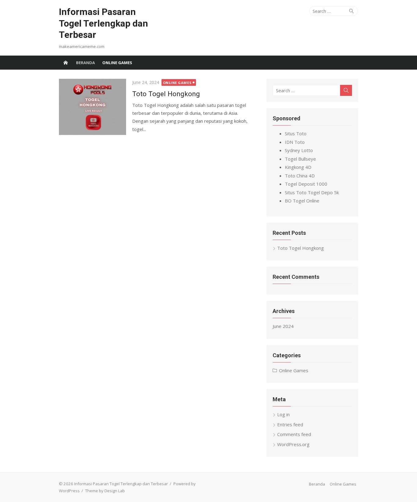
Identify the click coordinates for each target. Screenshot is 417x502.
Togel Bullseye (300, 159)
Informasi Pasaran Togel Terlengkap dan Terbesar (103, 23)
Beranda (85, 62)
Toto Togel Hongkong (166, 94)
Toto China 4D (300, 176)
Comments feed (294, 434)
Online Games (117, 62)
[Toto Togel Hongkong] (92, 107)
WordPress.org (293, 444)
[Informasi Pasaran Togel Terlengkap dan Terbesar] (65, 63)
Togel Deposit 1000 (306, 184)
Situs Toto (295, 133)
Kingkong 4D (298, 167)
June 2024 (283, 326)
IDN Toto (295, 142)
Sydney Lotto (299, 150)
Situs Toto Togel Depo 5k (312, 192)
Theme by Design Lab (105, 490)
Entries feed (290, 424)
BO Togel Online (302, 201)
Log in (283, 414)
